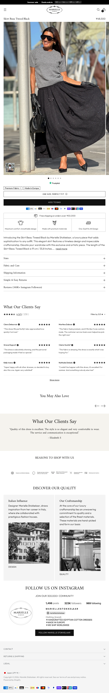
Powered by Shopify (12, 680)
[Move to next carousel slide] (103, 406)
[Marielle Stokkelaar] (54, 10)
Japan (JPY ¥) (12, 673)
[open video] (10, 167)
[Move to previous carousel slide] (97, 406)
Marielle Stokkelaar (28, 677)
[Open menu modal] (5, 9)
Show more (54, 380)
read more (61, 248)
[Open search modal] (98, 9)
